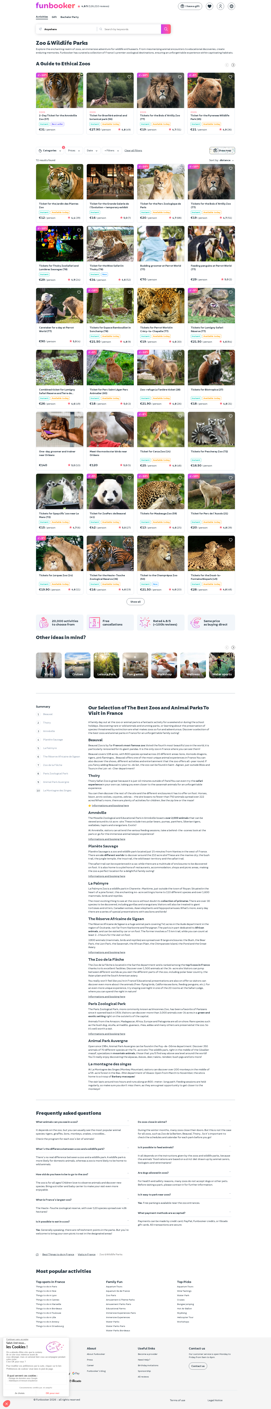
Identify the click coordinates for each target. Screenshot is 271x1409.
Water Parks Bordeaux (118, 1330)
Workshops (183, 1321)
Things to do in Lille (46, 1317)
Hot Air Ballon (184, 1308)
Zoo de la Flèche (52, 764)
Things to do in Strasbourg (50, 1326)
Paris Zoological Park (55, 773)
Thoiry (47, 722)
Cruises (181, 1299)
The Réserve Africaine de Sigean (61, 756)
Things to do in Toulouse (48, 1312)
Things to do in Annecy (47, 1321)
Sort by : (219, 160)
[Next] (233, 65)
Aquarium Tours (114, 1286)
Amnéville (49, 730)
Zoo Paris (111, 1295)
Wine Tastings (184, 1291)
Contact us (198, 1365)
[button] (209, 6)
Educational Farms (116, 1308)
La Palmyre (50, 747)
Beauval (48, 714)
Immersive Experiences (118, 1317)
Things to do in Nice (46, 1291)
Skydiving (182, 1312)
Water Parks (112, 1321)
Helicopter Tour (185, 1317)
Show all (135, 601)
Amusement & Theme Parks (120, 1299)
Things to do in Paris (46, 1286)
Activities (42, 16)
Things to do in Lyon (46, 1295)
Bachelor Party (70, 16)
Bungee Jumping (185, 1304)
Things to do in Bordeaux (49, 1308)
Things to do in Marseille (48, 1304)
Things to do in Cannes (47, 1299)
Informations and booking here (110, 805)
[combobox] (70, 29)
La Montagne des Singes (57, 790)
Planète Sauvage (53, 739)
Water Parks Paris (115, 1326)
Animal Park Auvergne (56, 781)
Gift (54, 16)
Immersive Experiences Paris (121, 1312)
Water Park (183, 1295)
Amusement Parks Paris (118, 1304)
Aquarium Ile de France (118, 1291)
